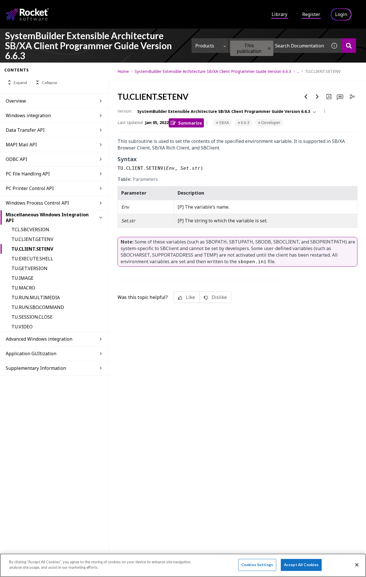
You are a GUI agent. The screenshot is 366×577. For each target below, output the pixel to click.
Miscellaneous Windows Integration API (47, 217)
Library (279, 14)
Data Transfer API (25, 130)
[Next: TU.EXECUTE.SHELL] (317, 96)
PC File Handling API (28, 174)
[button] (269, 48)
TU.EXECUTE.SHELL (32, 258)
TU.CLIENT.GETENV (32, 239)
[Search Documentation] (348, 45)
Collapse (49, 82)
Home (123, 71)
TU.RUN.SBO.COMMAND (37, 307)
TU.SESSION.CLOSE (32, 317)
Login (341, 14)
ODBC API (16, 159)
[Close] (357, 564)
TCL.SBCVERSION (30, 229)
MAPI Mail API (21, 144)
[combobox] (278, 45)
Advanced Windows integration (39, 339)
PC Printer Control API (30, 188)
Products (204, 46)
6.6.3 (245, 122)
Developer (270, 122)
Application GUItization (31, 353)
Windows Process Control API (37, 203)
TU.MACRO (23, 288)
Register (311, 14)
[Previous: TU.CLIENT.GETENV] (306, 96)
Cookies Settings (257, 564)
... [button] (298, 71)
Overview (16, 101)
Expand (20, 82)
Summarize (190, 122)
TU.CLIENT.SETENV (32, 249)
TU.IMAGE (22, 278)
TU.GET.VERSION (29, 268)
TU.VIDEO (22, 327)
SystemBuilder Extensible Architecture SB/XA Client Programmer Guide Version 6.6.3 (213, 71)
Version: (125, 111)
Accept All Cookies (301, 564)
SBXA (224, 122)
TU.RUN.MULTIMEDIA (35, 297)
